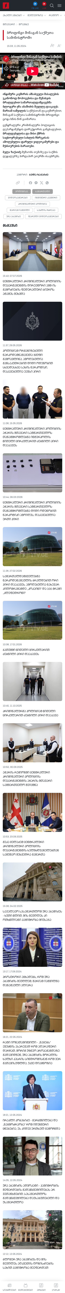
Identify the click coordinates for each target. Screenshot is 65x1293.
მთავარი (9, 24)
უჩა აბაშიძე (13, 217)
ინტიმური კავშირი (46, 198)
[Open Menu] (59, 5)
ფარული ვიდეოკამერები (43, 217)
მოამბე (24, 24)
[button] (14, 15)
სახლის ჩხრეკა (46, 210)
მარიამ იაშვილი (20, 210)
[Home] (6, 5)
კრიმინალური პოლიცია (32, 204)
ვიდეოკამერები (18, 198)
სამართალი (42, 192)
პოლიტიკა (21, 192)
